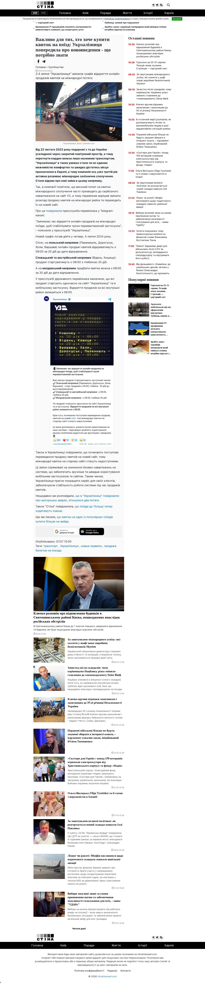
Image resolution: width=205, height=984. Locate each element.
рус (43, 13)
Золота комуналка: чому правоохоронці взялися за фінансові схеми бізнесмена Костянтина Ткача (151, 236)
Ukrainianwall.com (107, 976)
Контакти (125, 970)
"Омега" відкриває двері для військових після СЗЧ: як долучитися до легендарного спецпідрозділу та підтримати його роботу (152, 252)
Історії (148, 13)
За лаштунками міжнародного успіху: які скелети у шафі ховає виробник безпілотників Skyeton (153, 79)
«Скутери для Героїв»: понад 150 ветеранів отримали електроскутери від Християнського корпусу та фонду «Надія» (152, 158)
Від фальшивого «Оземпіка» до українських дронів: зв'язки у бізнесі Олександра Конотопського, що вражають (153, 269)
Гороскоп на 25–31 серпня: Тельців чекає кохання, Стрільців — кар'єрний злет (68, 21)
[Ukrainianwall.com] (45, 4)
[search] (168, 5)
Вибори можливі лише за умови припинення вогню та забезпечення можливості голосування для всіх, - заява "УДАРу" (153, 218)
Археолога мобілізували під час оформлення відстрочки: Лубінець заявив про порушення (135, 21)
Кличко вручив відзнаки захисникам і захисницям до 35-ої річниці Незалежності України (152, 109)
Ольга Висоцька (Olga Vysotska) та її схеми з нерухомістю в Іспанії (153, 173)
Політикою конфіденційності (117, 18)
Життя (127, 13)
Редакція (112, 970)
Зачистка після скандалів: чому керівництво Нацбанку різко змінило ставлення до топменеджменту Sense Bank (153, 94)
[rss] (161, 5)
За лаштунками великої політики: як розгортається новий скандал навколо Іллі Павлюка (152, 187)
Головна (65, 13)
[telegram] (153, 5)
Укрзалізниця (69, 546)
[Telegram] (44, 61)
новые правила (91, 546)
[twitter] (157, 5)
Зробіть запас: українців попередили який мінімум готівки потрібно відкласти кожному (135, 28)
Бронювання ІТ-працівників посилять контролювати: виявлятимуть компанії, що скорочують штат (63, 28)
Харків (169, 13)
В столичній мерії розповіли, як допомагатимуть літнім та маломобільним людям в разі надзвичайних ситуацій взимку (153, 124)
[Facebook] (38, 61)
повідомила (54, 211)
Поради (105, 13)
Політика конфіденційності (89, 970)
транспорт (50, 546)
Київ (86, 13)
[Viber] (49, 61)
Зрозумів (177, 19)
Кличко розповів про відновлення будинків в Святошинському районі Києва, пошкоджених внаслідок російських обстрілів (153, 50)
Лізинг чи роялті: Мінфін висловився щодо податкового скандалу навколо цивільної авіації (153, 202)
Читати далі (79, 928)
